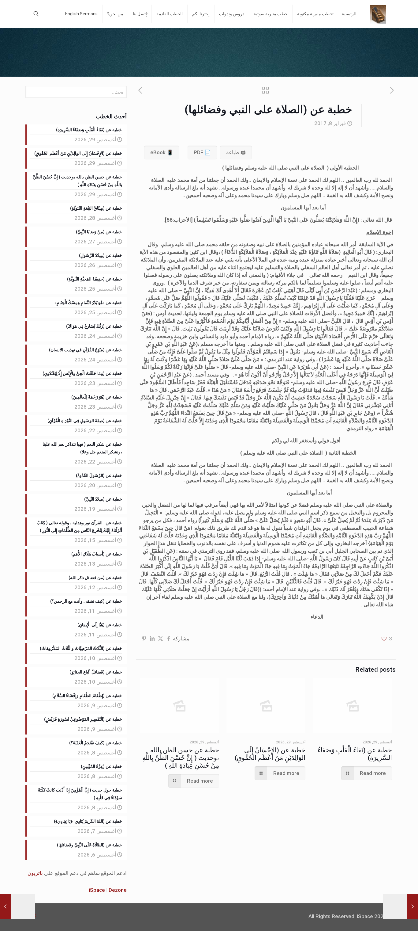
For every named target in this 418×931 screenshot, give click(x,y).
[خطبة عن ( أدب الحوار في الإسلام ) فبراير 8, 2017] (412, 906)
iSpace (97, 890)
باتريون (35, 873)
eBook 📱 (161, 152)
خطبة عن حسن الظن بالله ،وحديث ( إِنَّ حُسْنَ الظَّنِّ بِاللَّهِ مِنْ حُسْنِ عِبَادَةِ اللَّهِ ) (180, 757)
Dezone (118, 890)
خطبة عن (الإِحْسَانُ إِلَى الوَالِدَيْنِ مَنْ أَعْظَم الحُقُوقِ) (270, 753)
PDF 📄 (202, 152)
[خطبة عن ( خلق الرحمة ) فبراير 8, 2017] (5, 906)
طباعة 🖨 (236, 152)
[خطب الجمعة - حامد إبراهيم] (378, 14)
